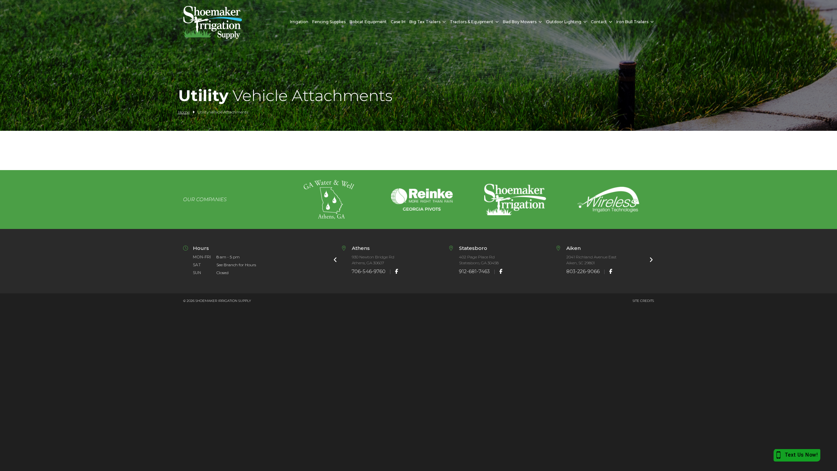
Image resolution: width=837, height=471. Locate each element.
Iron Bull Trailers (632, 21)
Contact (599, 21)
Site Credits (643, 301)
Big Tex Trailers (424, 21)
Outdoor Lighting (563, 21)
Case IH (398, 21)
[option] (328, 199)
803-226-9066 (583, 271)
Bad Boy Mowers (520, 21)
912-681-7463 (474, 271)
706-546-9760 (368, 271)
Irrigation (299, 21)
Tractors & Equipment (471, 21)
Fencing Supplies (329, 21)
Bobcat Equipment (368, 21)
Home (184, 112)
